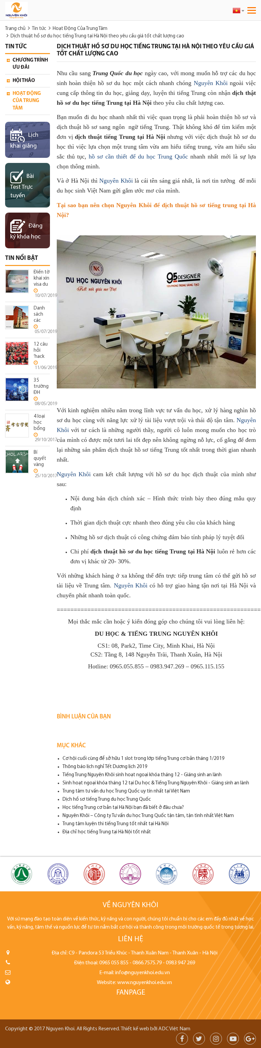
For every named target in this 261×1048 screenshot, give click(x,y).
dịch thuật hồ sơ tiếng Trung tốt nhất (154, 449)
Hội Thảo (24, 80)
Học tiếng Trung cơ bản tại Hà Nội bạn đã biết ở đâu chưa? (123, 807)
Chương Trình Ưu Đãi (30, 64)
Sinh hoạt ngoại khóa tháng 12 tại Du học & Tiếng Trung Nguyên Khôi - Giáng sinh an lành (156, 783)
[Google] (250, 1040)
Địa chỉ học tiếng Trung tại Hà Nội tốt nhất (107, 832)
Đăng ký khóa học (26, 231)
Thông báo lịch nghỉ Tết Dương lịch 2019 (105, 766)
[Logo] (63, 10)
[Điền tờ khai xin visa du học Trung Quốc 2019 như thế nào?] (17, 281)
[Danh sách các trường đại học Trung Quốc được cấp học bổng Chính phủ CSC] (17, 317)
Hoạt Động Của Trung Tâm (80, 28)
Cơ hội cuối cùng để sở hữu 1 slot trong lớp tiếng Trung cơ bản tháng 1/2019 (144, 758)
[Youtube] (233, 1040)
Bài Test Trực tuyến (22, 186)
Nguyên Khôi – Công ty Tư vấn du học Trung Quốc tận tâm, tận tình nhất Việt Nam (148, 815)
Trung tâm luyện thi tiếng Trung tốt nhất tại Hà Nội (116, 824)
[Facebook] (182, 1040)
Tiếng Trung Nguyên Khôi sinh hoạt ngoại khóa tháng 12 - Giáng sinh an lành (142, 775)
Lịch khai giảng (24, 140)
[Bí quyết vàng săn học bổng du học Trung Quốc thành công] (17, 461)
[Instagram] (216, 1040)
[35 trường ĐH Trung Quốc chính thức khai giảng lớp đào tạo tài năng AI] (17, 389)
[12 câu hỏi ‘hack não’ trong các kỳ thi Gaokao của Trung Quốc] (17, 353)
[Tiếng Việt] (238, 10)
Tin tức (39, 28)
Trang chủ (15, 28)
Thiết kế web (135, 1029)
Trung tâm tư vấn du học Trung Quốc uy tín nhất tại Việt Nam (126, 791)
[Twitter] (199, 1040)
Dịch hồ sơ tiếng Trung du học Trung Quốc (107, 799)
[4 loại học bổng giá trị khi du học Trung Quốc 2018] (17, 425)
